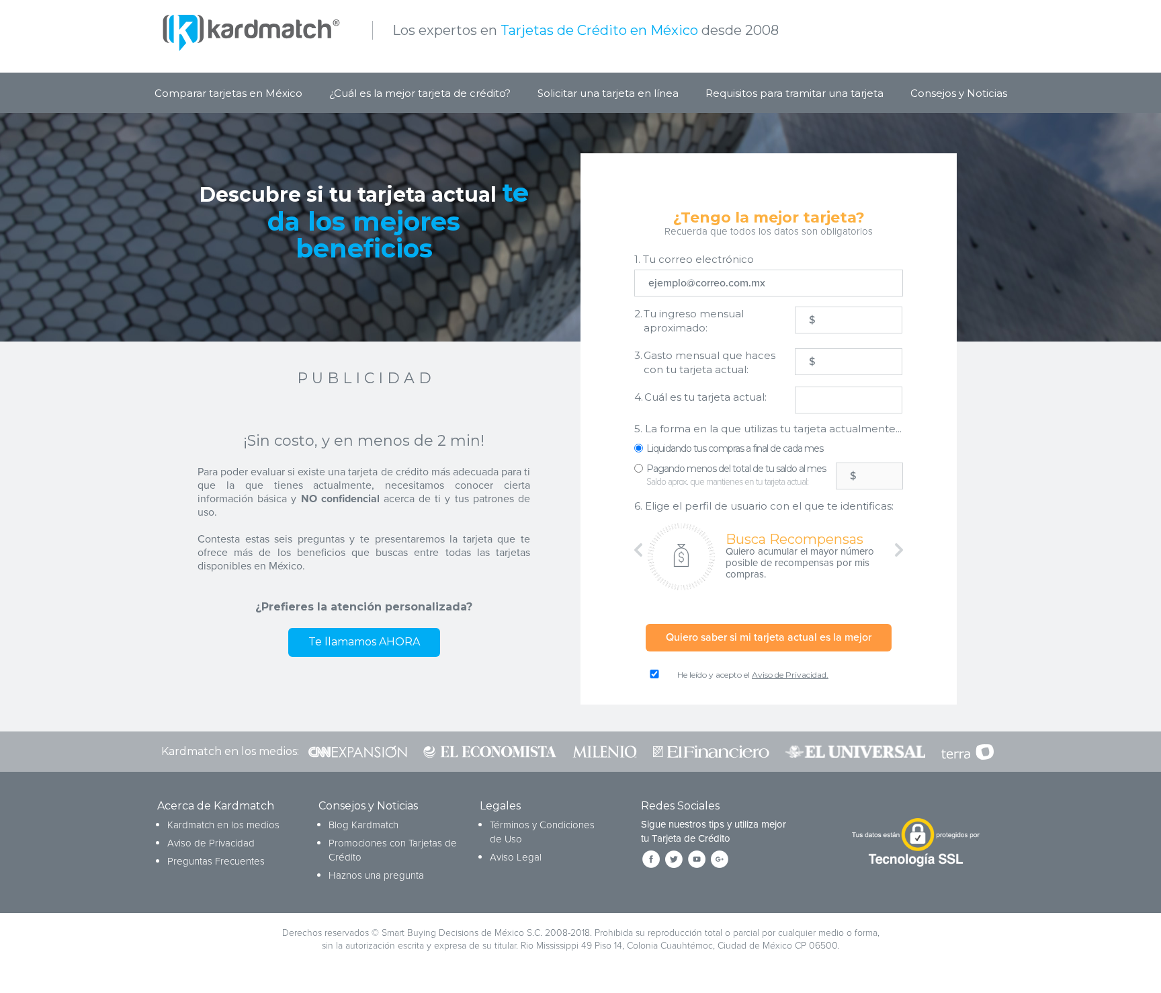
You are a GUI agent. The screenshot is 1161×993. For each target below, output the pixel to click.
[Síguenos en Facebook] (651, 859)
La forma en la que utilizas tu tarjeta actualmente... (768, 428)
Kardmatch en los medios (223, 825)
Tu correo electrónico (694, 259)
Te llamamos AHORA (364, 641)
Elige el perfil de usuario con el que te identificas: (764, 506)
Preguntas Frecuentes (216, 861)
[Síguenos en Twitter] (674, 859)
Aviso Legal (516, 857)
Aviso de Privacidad (211, 843)
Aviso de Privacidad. (790, 675)
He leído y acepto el (752, 675)
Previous (644, 550)
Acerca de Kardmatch (215, 805)
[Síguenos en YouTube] (697, 859)
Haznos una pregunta (376, 875)
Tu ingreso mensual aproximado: (689, 320)
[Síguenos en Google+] (720, 859)
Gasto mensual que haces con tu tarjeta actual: (704, 362)
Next (893, 550)
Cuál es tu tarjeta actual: (700, 397)
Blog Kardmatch (363, 825)
